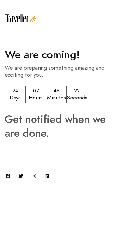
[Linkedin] (47, 176)
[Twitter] (21, 176)
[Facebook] (8, 176)
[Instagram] (34, 176)
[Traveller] (20, 18)
